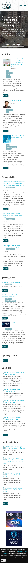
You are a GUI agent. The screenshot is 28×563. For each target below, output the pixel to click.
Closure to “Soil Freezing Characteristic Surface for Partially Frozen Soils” (12, 475)
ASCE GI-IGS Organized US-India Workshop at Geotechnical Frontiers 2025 (13, 215)
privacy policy (5, 553)
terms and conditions (22, 551)
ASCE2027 (12, 322)
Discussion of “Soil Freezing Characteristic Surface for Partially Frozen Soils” (12, 490)
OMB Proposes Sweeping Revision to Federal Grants (18, 137)
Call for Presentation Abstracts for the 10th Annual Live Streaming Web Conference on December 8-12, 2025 (14, 183)
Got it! (3, 560)
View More (5, 360)
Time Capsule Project (13, 44)
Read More (5, 95)
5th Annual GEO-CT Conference (11, 282)
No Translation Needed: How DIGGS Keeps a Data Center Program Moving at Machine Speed (17, 62)
